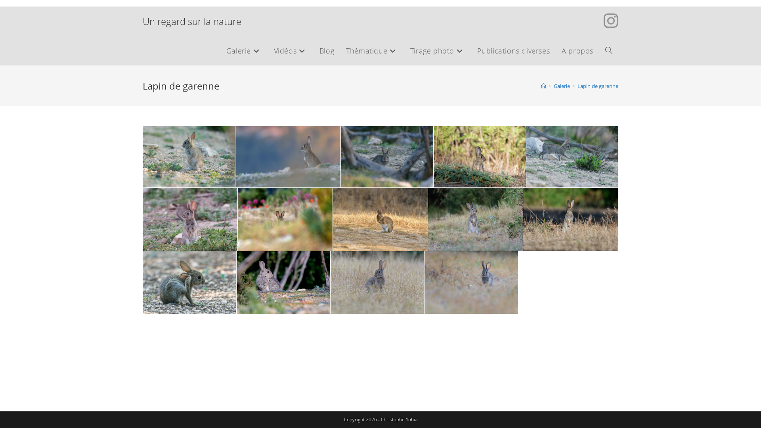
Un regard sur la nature (192, 21)
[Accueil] (543, 86)
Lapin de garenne (597, 86)
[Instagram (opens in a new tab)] (610, 20)
